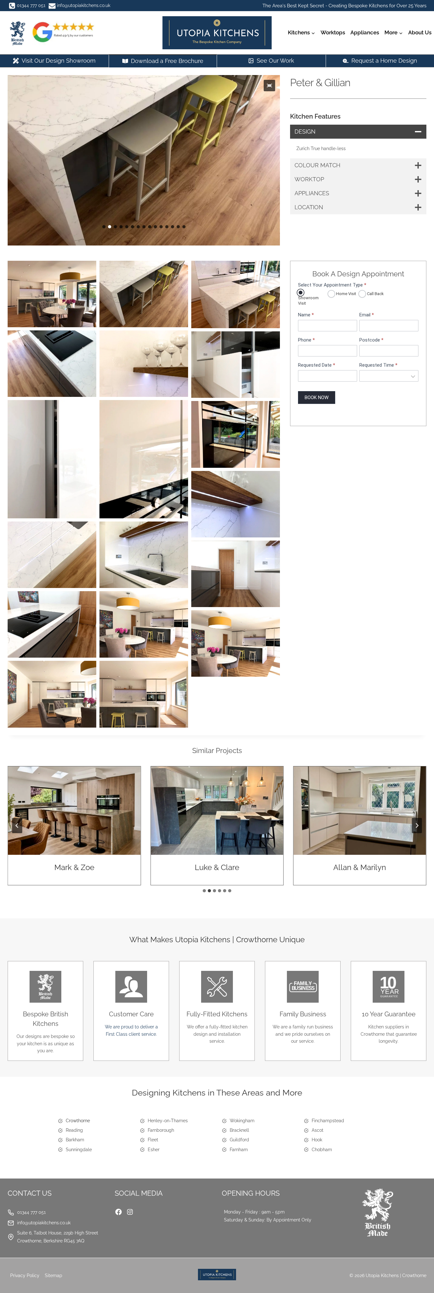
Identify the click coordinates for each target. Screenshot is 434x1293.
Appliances (364, 32)
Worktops (333, 32)
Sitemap (53, 1275)
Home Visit (345, 293)
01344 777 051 (31, 1212)
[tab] (204, 890)
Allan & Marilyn (238, 867)
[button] (269, 85)
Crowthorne (78, 1120)
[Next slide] (417, 825)
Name (306, 315)
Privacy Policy (24, 1275)
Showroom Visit (308, 300)
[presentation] (96, 810)
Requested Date (316, 365)
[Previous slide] (17, 825)
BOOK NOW (317, 397)
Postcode (371, 340)
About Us (419, 32)
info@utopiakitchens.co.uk (44, 1222)
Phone (306, 340)
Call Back (375, 293)
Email (366, 315)
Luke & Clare (96, 867)
